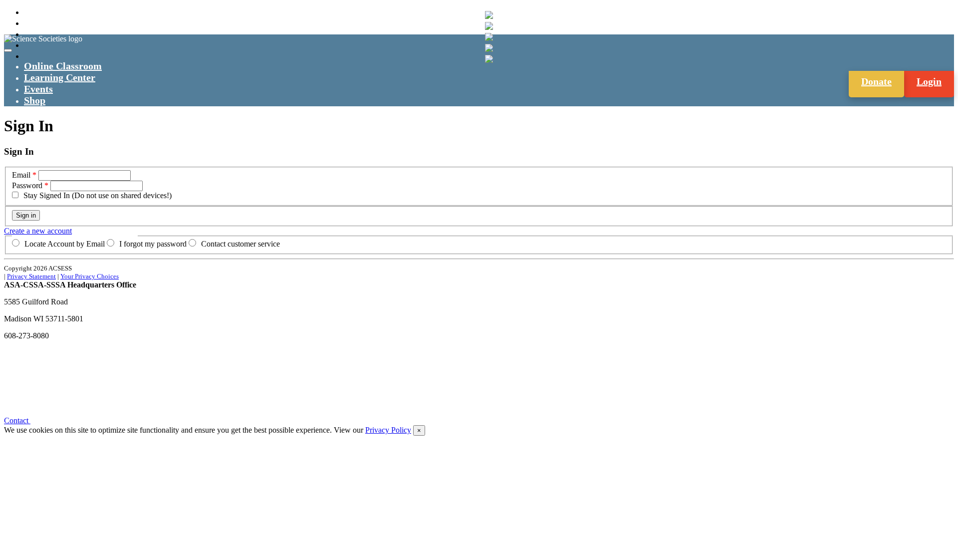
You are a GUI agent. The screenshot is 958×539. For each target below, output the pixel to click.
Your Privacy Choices (89, 276)
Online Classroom (63, 65)
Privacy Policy (388, 430)
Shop (34, 100)
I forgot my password (153, 244)
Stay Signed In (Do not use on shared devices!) (97, 195)
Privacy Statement (31, 276)
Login (929, 81)
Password (27, 185)
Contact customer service (240, 244)
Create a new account (38, 231)
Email (21, 175)
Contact (17, 420)
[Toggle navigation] (8, 50)
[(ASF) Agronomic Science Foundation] (489, 59)
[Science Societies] (489, 15)
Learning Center (59, 77)
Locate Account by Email (64, 244)
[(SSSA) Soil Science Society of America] (489, 48)
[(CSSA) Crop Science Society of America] (489, 37)
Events (38, 88)
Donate (876, 81)
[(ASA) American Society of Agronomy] (489, 26)
